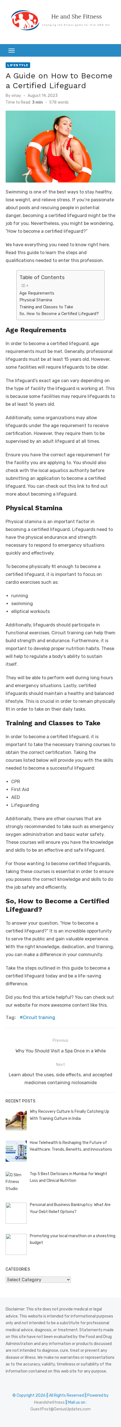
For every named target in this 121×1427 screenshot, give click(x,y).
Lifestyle (17, 65)
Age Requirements (36, 293)
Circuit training (39, 1017)
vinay (16, 95)
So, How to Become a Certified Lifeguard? (59, 313)
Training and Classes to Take (46, 306)
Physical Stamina (35, 299)
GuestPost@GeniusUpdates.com (60, 1409)
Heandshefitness (49, 1402)
